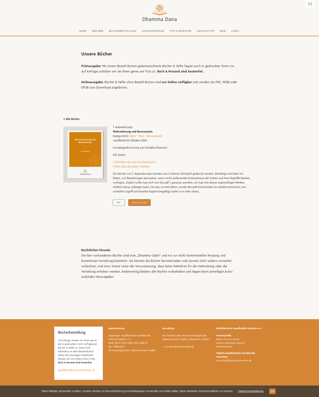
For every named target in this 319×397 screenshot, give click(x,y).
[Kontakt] (310, 4)
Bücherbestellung (122, 31)
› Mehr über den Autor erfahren (131, 166)
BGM (223, 31)
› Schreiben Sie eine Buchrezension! (134, 162)
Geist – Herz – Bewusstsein (146, 136)
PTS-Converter (181, 31)
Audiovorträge (153, 31)
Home (83, 31)
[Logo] (160, 12)
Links (235, 31)
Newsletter (205, 31)
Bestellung (139, 202)
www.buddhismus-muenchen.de (233, 360)
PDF (119, 202)
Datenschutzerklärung (250, 391)
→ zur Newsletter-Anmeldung (177, 346)
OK (272, 391)
